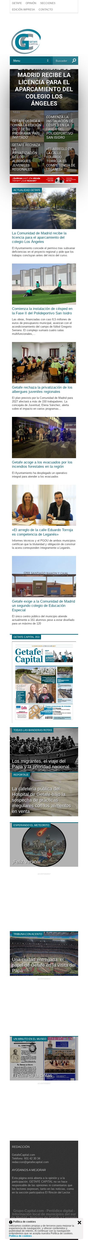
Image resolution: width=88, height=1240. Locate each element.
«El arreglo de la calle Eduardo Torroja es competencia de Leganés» (42, 532)
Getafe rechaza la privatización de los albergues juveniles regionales (42, 389)
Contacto (46, 9)
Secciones (47, 3)
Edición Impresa (23, 9)
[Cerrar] (79, 1222)
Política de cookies (20, 1235)
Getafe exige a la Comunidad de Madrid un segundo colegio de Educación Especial (43, 605)
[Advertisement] (44, 20)
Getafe (17, 3)
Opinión (31, 3)
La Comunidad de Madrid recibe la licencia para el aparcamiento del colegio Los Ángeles (39, 237)
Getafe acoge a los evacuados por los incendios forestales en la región (42, 464)
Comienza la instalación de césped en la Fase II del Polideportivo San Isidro (42, 311)
